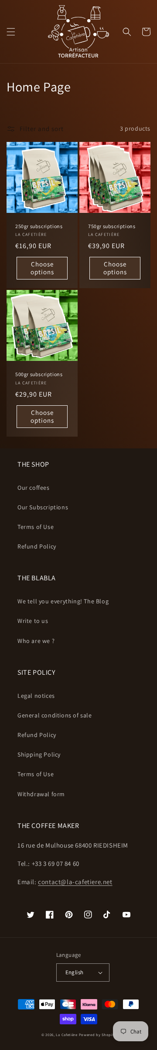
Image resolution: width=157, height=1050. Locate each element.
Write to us (32, 621)
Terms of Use (35, 527)
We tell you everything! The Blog (63, 601)
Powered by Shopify (97, 1034)
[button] (10, 31)
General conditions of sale (54, 715)
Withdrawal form (41, 794)
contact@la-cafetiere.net (75, 882)
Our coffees (33, 487)
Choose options (42, 268)
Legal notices (36, 696)
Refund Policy (36, 546)
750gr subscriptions (111, 226)
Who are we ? (36, 641)
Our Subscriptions (42, 507)
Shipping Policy (39, 754)
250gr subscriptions (38, 226)
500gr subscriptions (38, 374)
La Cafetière (66, 1034)
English (74, 972)
